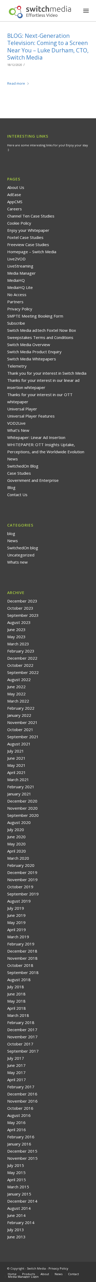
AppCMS (14, 201)
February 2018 (20, 1022)
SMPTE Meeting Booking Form (35, 316)
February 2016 (20, 1136)
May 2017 (16, 1072)
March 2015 (18, 1186)
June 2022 (16, 686)
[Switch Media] (40, 10)
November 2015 (22, 1158)
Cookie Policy (19, 223)
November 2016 (22, 1101)
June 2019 (16, 915)
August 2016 (19, 1115)
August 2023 (19, 622)
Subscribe (16, 323)
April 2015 (16, 1179)
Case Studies (19, 473)
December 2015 (22, 1151)
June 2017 (16, 1065)
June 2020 (16, 836)
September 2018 (23, 972)
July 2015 (15, 1165)
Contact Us (17, 494)
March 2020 (18, 858)
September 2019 (23, 893)
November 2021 (22, 722)
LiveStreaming (20, 266)
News (12, 458)
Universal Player (22, 408)
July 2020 (15, 829)
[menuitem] (86, 10)
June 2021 (16, 758)
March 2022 (18, 701)
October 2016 (20, 1108)
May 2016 (16, 1122)
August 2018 (19, 979)
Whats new (17, 562)
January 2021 (19, 793)
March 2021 (18, 779)
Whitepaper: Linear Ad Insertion (36, 437)
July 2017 (15, 1058)
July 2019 (15, 908)
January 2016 (19, 1144)
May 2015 (16, 1172)
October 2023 (20, 608)
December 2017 (22, 1029)
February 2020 (20, 865)
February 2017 (20, 1086)
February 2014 (20, 1222)
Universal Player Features (31, 416)
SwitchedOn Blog (22, 466)
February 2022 (20, 708)
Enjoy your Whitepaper (28, 230)
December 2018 (22, 951)
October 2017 (20, 1044)
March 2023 (18, 643)
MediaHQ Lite (20, 287)
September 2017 (23, 1051)
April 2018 (16, 1008)
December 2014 (22, 1201)
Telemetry (17, 366)
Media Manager (21, 273)
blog (11, 533)
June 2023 (16, 629)
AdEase (14, 194)
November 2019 (22, 879)
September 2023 (23, 615)
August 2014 (19, 1208)
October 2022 (20, 665)
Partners (15, 301)
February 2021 (20, 786)
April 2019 (16, 929)
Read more (16, 83)
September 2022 (23, 672)
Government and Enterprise (33, 480)
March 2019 (18, 936)
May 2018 (16, 1001)
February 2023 (20, 651)
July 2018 (15, 986)
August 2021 (19, 743)
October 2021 (20, 729)
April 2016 (16, 1129)
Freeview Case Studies (28, 244)
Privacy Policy (19, 308)
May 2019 (16, 922)
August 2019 (19, 901)
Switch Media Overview (28, 344)
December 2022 (22, 658)
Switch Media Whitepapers (31, 358)
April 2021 (16, 772)
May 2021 (16, 765)
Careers (14, 208)
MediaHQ (16, 280)
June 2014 (16, 1215)
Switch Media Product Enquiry (34, 351)
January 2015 (19, 1194)
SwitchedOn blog (22, 547)
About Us (15, 187)
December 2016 (22, 1094)
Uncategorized (20, 555)
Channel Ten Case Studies (30, 216)
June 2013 (16, 1236)
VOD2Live (16, 423)
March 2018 (18, 1015)
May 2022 (16, 693)
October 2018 (20, 965)
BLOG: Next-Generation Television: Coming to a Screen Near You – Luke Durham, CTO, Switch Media (48, 46)
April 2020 (16, 851)
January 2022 (19, 715)
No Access (16, 294)
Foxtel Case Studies (25, 237)
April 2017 (16, 1079)
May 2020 (16, 843)
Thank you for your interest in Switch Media (46, 373)
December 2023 (22, 601)
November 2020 (22, 808)
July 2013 (15, 1229)
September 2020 (23, 815)
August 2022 (19, 679)
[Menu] (86, 10)
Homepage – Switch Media (31, 251)
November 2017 (22, 1036)
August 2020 (19, 822)
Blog (11, 487)
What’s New (18, 430)
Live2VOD (16, 258)
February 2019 (20, 943)
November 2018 (22, 958)
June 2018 (16, 993)
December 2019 (22, 872)
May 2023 (16, 636)
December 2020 (22, 801)
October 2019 (20, 886)
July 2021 (15, 751)
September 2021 (23, 736)
